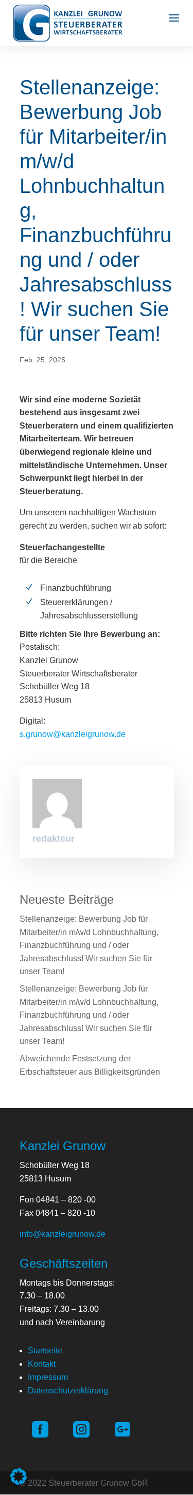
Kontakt (42, 1364)
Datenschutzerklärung (68, 1390)
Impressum (48, 1377)
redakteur (53, 838)
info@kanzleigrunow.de (63, 1234)
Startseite (45, 1350)
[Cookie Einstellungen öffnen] (18, 1482)
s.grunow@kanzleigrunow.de (73, 734)
